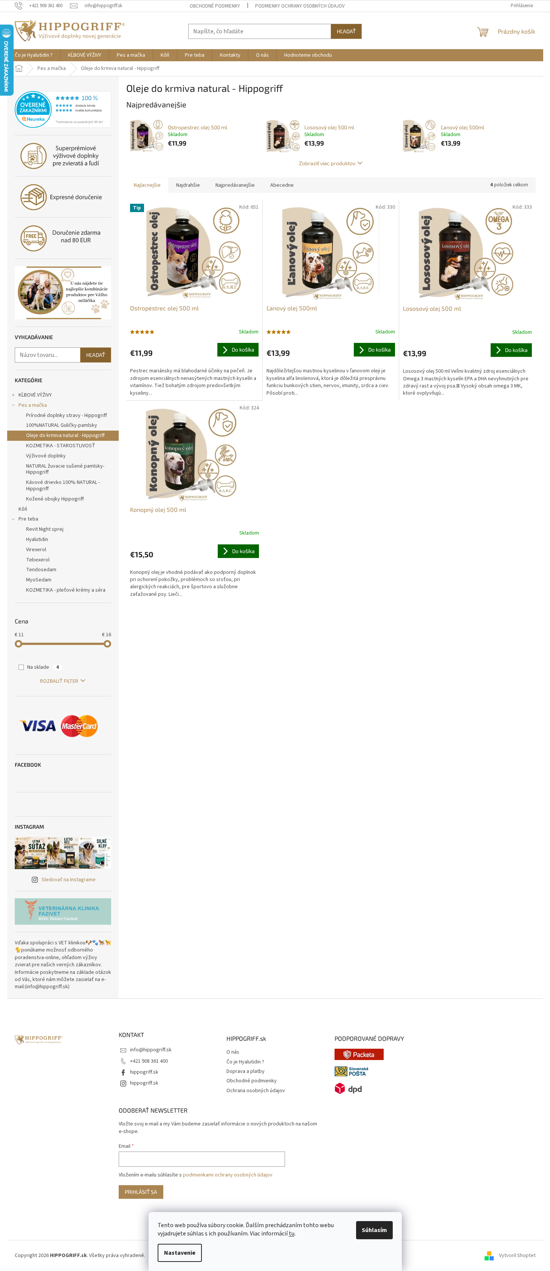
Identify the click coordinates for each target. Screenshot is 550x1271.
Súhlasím (374, 1230)
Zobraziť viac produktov (327, 163)
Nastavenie (179, 1253)
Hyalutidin (37, 539)
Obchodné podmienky (215, 6)
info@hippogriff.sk (151, 1050)
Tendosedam (41, 570)
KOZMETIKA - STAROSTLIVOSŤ (60, 446)
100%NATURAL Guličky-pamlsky (61, 425)
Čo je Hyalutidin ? (245, 1062)
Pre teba (28, 519)
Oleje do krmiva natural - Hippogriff (65, 435)
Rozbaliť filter (59, 681)
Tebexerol (38, 560)
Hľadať (346, 31)
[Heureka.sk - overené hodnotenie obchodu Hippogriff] (63, 109)
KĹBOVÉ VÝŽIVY (35, 395)
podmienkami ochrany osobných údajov (228, 1175)
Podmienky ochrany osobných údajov (300, 6)
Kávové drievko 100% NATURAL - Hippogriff (63, 486)
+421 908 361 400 (149, 1061)
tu (291, 1233)
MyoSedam (38, 580)
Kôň (23, 509)
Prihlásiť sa (141, 1192)
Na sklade (43, 667)
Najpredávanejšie (235, 185)
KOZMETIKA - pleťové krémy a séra (65, 590)
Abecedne (282, 185)
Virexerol (36, 549)
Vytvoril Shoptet (517, 1255)
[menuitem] (33, 55)
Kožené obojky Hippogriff (55, 499)
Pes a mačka (33, 405)
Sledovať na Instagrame (69, 880)
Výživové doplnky (46, 456)
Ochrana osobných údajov (255, 1090)
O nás (232, 1052)
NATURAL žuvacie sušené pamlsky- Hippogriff (65, 469)
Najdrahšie (188, 185)
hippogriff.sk (144, 1072)
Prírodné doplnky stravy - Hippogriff (66, 415)
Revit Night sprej (45, 529)
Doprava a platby (245, 1071)
